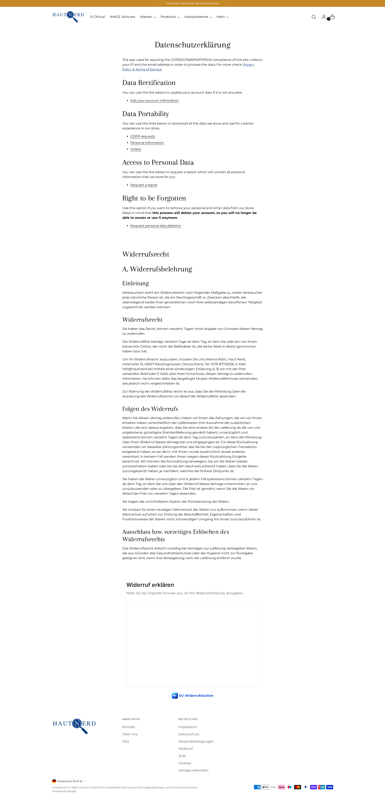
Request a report (144, 185)
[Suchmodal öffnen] (314, 17)
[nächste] (230, 3)
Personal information (147, 143)
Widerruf (185, 749)
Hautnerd (84, 787)
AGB (181, 756)
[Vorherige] (155, 3)
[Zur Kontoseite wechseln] (322, 17)
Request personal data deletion (155, 226)
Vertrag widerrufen (193, 770)
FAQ (125, 741)
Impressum (187, 727)
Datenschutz (188, 734)
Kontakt (128, 727)
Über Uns (130, 734)
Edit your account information (154, 100)
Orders (135, 149)
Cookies (184, 763)
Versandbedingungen (196, 741)
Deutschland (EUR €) (70, 781)
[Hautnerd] (68, 17)
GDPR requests (142, 136)
